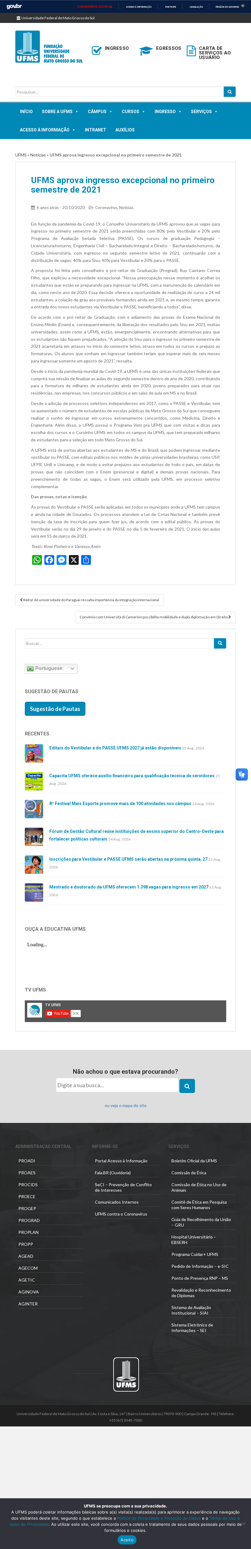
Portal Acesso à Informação (121, 1160)
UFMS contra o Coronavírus (121, 1213)
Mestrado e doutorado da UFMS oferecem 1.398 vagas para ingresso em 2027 (128, 887)
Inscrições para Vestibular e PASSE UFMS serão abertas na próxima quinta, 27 (128, 859)
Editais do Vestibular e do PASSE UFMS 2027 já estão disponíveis (115, 747)
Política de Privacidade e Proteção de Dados (159, 1518)
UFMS (21, 154)
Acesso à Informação (44, 129)
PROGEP (27, 1208)
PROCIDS (28, 1184)
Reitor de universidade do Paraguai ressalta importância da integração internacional (91, 600)
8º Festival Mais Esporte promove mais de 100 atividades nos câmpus (120, 803)
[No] (243, 1524)
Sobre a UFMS (57, 111)
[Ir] (220, 643)
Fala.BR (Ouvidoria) (113, 1172)
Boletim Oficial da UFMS (194, 1160)
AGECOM (28, 1268)
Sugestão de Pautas (55, 708)
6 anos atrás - (61, 207)
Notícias (38, 154)
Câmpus (97, 111)
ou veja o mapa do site (126, 1105)
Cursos (130, 111)
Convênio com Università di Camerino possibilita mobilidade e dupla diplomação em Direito (154, 617)
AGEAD (25, 1256)
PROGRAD (29, 1220)
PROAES (27, 1172)
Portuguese (48, 668)
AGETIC (26, 1279)
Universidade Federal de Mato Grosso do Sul (58, 18)
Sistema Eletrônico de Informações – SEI (192, 1327)
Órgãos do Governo (227, 7)
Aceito (127, 1539)
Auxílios (125, 129)
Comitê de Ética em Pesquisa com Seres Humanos (199, 1204)
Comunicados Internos (117, 1202)
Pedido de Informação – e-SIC (200, 1266)
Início (26, 111)
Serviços (201, 111)
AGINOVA (28, 1291)
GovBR (14, 6)
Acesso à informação (139, 7)
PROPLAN (28, 1232)
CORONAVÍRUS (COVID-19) (94, 6)
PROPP (25, 1244)
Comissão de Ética (188, 1172)
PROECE (27, 1196)
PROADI (26, 1160)
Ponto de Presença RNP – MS (199, 1278)
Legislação (196, 7)
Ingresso (165, 111)
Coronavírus (106, 207)
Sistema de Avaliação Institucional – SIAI (191, 1310)
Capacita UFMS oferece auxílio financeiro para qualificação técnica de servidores (132, 775)
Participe (170, 7)
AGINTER (28, 1303)
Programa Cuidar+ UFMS (194, 1254)
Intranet (95, 129)
